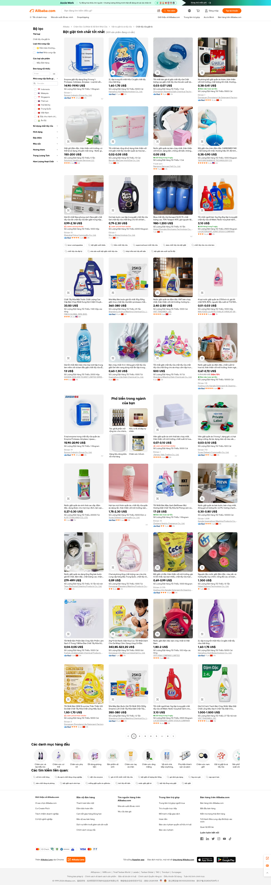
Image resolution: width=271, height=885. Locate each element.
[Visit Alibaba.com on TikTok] (230, 838)
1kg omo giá (196, 777)
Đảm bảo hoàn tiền (85, 808)
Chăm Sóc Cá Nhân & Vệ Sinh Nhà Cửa (90, 27)
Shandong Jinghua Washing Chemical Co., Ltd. (128, 311)
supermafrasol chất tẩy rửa (147, 245)
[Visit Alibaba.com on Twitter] (213, 838)
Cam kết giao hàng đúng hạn (89, 814)
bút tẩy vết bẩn (124, 783)
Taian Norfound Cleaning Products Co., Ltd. (83, 586)
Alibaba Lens (47, 859)
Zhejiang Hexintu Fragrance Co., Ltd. (169, 523)
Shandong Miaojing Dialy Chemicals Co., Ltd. (172, 377)
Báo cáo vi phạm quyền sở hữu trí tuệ (175, 824)
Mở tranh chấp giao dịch (169, 814)
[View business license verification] (161, 880)
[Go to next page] (173, 736)
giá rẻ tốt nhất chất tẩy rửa (122, 777)
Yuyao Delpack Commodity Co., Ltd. (213, 452)
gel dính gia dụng (176, 777)
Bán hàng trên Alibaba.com (212, 803)
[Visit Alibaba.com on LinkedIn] (207, 838)
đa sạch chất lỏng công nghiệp (70, 777)
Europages (176, 872)
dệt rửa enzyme (96, 777)
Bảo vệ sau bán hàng (86, 819)
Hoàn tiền (163, 819)
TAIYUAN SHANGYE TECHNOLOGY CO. (215, 160)
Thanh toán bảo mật (85, 803)
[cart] (198, 11)
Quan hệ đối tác (207, 827)
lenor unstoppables (75, 245)
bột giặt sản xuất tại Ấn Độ (164, 251)
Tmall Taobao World (121, 872)
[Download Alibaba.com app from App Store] (205, 859)
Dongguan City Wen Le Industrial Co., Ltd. (127, 653)
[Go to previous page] (128, 736)
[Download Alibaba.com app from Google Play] (226, 859)
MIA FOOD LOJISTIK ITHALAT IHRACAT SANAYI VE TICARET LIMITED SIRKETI (217, 311)
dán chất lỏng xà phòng (45, 783)
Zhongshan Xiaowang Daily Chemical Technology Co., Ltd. (173, 91)
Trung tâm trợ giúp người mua (172, 803)
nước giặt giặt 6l (144, 783)
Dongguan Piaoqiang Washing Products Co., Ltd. (128, 586)
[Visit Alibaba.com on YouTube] (224, 838)
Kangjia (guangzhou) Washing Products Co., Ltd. (217, 521)
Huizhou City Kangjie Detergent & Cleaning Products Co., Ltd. (217, 386)
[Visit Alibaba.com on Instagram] (218, 838)
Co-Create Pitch (42, 808)
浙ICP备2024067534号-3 (207, 881)
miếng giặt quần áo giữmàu (99, 783)
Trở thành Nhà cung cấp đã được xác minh (216, 820)
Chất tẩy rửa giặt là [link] (144, 27)
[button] (158, 10)
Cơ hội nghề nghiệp (43, 819)
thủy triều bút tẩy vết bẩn (136, 251)
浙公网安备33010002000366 (181, 881)
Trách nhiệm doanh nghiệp (47, 814)
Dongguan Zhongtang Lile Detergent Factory (217, 97)
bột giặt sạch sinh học (71, 783)
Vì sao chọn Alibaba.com (46, 803)
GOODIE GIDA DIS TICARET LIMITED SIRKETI (84, 377)
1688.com (106, 872)
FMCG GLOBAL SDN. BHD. (75, 314)
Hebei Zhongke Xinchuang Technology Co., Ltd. (173, 229)
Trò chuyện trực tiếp (168, 808)
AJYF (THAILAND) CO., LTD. (76, 517)
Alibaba (66, 27)
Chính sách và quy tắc (86, 830)
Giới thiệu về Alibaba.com (47, 797)
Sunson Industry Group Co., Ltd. (78, 95)
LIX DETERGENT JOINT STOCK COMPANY (216, 231)
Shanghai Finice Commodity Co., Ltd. (80, 235)
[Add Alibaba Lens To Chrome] (76, 859)
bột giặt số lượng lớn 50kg (151, 777)
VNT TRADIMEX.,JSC (162, 311)
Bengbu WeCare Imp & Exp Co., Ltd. (124, 160)
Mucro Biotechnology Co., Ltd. (122, 235)
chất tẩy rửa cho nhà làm (204, 245)
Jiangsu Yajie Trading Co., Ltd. (166, 454)
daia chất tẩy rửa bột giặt (176, 245)
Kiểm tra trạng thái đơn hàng (212, 814)
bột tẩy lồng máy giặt (168, 783)
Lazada (136, 872)
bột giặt (188, 783)
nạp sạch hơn (214, 777)
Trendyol (165, 872)
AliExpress (95, 872)
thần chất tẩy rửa (121, 245)
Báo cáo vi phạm (166, 830)
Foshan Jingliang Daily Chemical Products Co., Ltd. (84, 653)
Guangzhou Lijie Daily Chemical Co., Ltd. (126, 377)
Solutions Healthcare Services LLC (79, 160)
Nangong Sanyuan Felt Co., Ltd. (167, 166)
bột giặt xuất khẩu (98, 245)
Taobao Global (147, 872)
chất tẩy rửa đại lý (75, 251)
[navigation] (45, 382)
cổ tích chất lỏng (42, 777)
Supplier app (138, 859)
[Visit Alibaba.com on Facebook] (202, 838)
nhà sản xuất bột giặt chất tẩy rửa (103, 251)
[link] (267, 858)
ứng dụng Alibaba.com (183, 859)
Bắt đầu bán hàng (207, 808)
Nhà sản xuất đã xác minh (129, 806)
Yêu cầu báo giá (124, 811)
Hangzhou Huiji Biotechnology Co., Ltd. (126, 91)
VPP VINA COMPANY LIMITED (166, 655)
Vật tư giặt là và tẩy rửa (122, 27)
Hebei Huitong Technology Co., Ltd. (213, 586)
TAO (157, 872)
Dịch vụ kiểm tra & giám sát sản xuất (92, 824)
